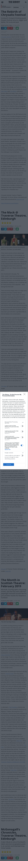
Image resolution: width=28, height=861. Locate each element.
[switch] (22, 426)
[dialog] (14, 430)
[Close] (24, 394)
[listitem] (14, 422)
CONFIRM (8, 464)
